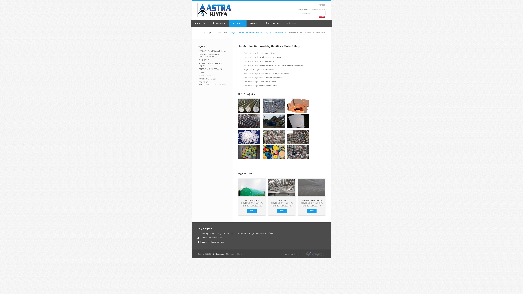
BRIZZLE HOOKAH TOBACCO (210, 69)
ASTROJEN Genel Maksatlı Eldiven (212, 51)
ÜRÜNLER (239, 23)
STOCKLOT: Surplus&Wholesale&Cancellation (213, 83)
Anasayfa (231, 33)
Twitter (324, 5)
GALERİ (255, 23)
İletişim (298, 254)
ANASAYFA (201, 23)
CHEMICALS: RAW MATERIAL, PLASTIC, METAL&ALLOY (266, 33)
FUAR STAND (204, 60)
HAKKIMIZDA (220, 23)
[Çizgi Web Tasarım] (315, 254)
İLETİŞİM (292, 23)
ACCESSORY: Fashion (207, 79)
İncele (252, 210)
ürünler (241, 33)
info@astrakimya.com (216, 242)
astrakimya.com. (218, 254)
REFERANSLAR (273, 23)
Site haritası (289, 254)
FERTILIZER (203, 72)
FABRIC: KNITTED (205, 75)
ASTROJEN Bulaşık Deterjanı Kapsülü (210, 64)
